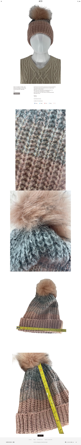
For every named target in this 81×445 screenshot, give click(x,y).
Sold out (17, 93)
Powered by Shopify (44, 442)
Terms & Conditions (48, 439)
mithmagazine (38, 442)
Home (34, 439)
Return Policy (40, 439)
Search (30, 439)
